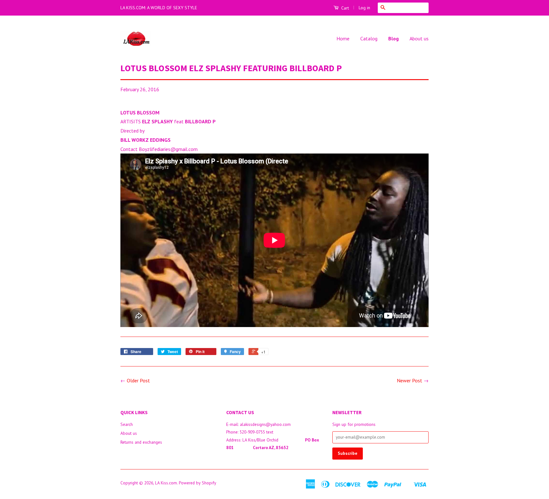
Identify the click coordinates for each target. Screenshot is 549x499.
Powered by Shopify (197, 483)
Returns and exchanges (141, 442)
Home (342, 38)
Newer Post (409, 380)
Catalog (368, 38)
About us (419, 38)
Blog (393, 38)
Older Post (138, 380)
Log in (364, 7)
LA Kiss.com (166, 483)
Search (126, 424)
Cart (344, 8)
